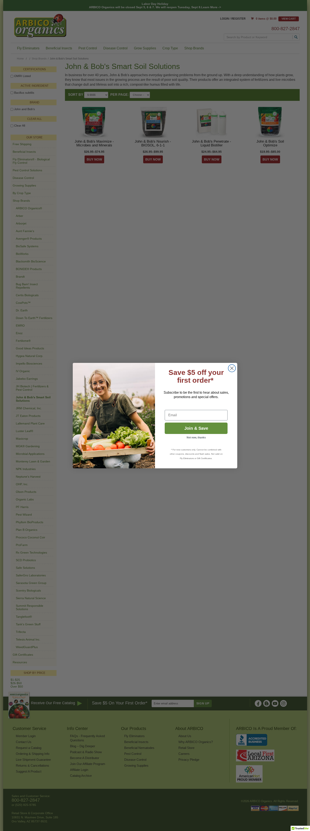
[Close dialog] (232, 368)
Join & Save (196, 428)
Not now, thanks (196, 437)
